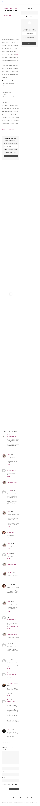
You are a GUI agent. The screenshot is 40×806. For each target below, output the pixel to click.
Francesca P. (9, 490)
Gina (8, 672)
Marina (9, 454)
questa (17, 54)
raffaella (9, 584)
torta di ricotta (12, 129)
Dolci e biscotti (11, 8)
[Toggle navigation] (37, 2)
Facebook (12, 797)
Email (3, 771)
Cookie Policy (22, 803)
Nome (3, 766)
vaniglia (8, 553)
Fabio (8, 531)
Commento (4, 749)
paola (8, 659)
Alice (8, 434)
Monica (8, 729)
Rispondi (8, 449)
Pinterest (20, 797)
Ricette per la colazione (10, 128)
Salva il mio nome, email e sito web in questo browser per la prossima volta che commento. (10, 785)
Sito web (3, 777)
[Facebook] (27, 13)
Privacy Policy (18, 803)
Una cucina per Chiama (12, 616)
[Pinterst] (31, 13)
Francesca (9, 699)
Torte (16, 8)
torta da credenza (5, 129)
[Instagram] (29, 13)
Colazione (6, 8)
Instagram (29, 797)
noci (5, 128)
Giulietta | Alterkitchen (11, 683)
